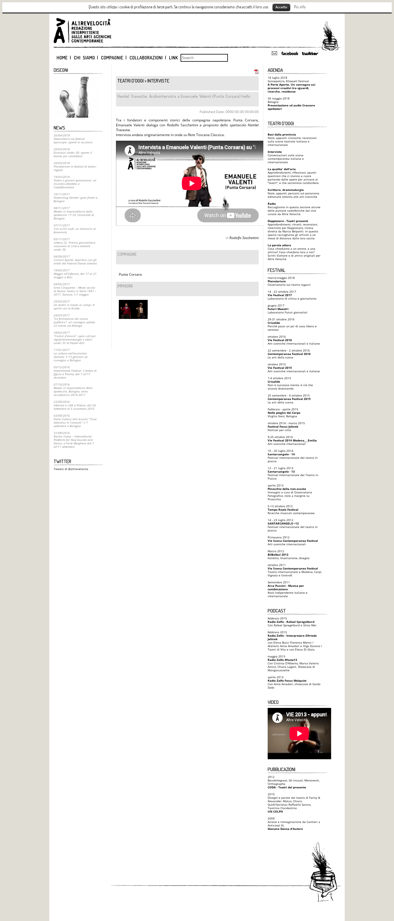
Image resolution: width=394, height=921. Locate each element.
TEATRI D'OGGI (130, 81)
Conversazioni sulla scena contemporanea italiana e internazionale (286, 157)
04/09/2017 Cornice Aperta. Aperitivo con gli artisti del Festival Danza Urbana (75, 259)
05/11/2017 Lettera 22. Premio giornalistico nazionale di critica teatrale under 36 (74, 244)
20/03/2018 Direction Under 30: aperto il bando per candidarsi (73, 152)
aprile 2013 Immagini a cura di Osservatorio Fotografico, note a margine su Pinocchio (290, 492)
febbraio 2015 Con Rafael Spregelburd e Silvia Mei (292, 621)
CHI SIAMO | (86, 58)
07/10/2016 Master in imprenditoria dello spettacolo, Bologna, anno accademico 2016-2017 (73, 389)
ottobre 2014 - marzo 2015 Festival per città (286, 426)
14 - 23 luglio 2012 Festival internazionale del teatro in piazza (293, 525)
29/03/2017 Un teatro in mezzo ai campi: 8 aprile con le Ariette (74, 304)
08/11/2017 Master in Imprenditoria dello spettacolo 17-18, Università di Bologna (74, 213)
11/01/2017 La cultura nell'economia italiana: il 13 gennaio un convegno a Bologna (71, 355)
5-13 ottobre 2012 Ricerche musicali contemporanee (291, 509)
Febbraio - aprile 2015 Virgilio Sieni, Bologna (284, 412)
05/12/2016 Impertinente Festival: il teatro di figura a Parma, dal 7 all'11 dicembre (75, 372)
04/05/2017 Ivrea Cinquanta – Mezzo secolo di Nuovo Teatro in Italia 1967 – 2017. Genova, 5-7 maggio (75, 289)
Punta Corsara (130, 274)
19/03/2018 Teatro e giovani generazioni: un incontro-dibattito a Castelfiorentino (75, 182)
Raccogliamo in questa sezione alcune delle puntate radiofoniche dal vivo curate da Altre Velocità (294, 209)
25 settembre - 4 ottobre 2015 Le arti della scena (289, 398)
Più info (300, 6)
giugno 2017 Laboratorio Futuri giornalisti (287, 308)
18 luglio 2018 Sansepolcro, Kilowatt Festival (291, 84)
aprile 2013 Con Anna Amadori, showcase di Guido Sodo (294, 682)
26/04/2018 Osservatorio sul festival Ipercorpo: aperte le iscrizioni (73, 138)
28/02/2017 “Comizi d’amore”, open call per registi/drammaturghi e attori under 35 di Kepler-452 (75, 337)
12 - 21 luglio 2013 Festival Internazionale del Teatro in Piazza (293, 473)
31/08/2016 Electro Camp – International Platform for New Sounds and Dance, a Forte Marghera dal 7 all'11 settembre (74, 440)
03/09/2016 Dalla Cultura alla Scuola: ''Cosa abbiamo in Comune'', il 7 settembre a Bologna (75, 420)
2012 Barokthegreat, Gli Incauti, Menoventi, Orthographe (294, 782)
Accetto (281, 7)
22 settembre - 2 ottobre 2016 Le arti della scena (289, 353)
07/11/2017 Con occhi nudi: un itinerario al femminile (75, 228)
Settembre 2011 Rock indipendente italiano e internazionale (287, 589)
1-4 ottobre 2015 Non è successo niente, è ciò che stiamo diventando (290, 383)
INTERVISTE (158, 81)
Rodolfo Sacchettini (244, 237)
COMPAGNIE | (114, 58)
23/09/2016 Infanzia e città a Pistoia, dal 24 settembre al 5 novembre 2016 (75, 405)
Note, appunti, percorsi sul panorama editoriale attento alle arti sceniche (293, 193)
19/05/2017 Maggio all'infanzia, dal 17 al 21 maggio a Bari (75, 273)
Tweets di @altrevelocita (71, 469)
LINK (173, 58)
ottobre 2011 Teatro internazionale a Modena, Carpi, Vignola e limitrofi (295, 570)
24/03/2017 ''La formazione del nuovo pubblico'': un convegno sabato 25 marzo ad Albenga (74, 320)
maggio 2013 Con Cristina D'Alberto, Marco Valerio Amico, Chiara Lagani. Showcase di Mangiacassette (293, 663)
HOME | (64, 58)
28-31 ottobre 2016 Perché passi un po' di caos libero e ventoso (292, 324)
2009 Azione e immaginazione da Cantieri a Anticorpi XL (294, 823)
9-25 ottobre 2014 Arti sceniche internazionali (292, 440)
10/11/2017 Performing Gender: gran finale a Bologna (75, 197)
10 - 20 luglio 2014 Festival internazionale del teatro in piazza (293, 456)
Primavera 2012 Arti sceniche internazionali (293, 540)
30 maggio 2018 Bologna (291, 103)
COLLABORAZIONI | (148, 58)
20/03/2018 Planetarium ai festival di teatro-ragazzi (75, 166)
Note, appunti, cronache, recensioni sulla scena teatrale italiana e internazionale (292, 139)
